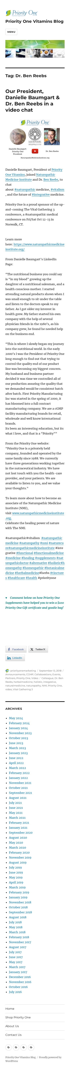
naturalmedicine (15, 685)
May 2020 (16, 842)
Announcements (15, 674)
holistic (38, 681)
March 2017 (17, 967)
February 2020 (19, 852)
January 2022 (18, 778)
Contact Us (13, 1035)
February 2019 (19, 892)
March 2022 (17, 768)
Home (9, 1008)
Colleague (47, 678)
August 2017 (17, 947)
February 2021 (19, 822)
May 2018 (15, 927)
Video (34, 678)
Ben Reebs (50, 179)
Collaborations (42, 674)
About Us (12, 1026)
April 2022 (16, 763)
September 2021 (20, 793)
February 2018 (19, 937)
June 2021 (16, 807)
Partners (10, 678)
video (8, 689)
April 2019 (16, 882)
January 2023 (18, 753)
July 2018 (15, 922)
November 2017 (20, 942)
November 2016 (20, 982)
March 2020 (17, 847)
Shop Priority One (18, 1017)
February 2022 (19, 773)
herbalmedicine (23, 681)
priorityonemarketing (23, 670)
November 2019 (20, 857)
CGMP (29, 674)
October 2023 (18, 738)
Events (56, 674)
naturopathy (33, 685)
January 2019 (18, 897)
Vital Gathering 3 (23, 689)
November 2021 (20, 783)
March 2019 (17, 887)
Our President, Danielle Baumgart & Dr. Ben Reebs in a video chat (32, 100)
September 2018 (20, 912)
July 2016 (15, 992)
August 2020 (18, 837)
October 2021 (18, 788)
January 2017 (18, 972)
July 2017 (15, 952)
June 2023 (16, 743)
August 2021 (17, 798)
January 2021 (18, 827)
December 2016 (20, 977)
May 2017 (15, 962)
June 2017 (16, 957)
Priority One (23, 678)
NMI (44, 685)
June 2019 (16, 872)
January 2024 (18, 728)
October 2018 (18, 907)
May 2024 (16, 718)
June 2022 (16, 758)
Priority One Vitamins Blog (34, 21)
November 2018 (20, 902)
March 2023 (17, 748)
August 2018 (17, 917)
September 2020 (20, 832)
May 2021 (15, 812)
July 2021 (15, 803)
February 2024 (19, 723)
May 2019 (16, 877)
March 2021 (17, 817)
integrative (49, 681)
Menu (11, 31)
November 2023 (20, 733)
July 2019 (15, 867)
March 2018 (17, 932)
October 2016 (18, 987)
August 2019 (18, 862)
